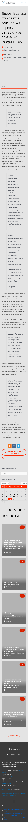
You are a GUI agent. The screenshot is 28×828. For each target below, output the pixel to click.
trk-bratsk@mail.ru (6, 783)
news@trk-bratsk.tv (12, 777)
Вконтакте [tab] (5, 66)
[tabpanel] (14, 76)
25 (6, 499)
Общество (8, 54)
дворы (14, 57)
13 (14, 494)
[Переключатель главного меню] (21, 2)
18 (6, 496)
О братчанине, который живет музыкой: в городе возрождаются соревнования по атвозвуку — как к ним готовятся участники (13, 545)
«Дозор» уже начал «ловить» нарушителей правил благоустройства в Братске (13, 616)
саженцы (7, 60)
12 (10, 494)
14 (17, 494)
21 (17, 496)
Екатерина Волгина (11, 50)
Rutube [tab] (4, 86)
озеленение (21, 57)
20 (14, 496)
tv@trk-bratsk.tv (6, 789)
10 (2, 494)
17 (2, 496)
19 (10, 496)
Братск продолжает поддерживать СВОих (11, 583)
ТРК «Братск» (10, 2)
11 (6, 494)
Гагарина (7, 57)
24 (3, 499)
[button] (25, 2)
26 (10, 499)
